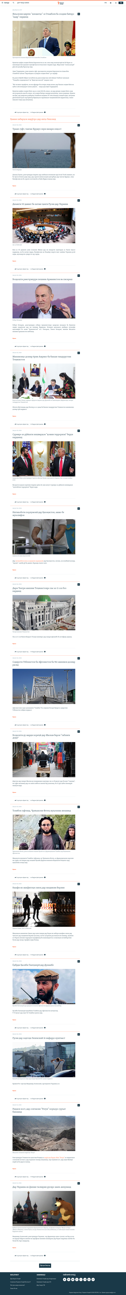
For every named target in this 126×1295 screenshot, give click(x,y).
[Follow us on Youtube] (72, 1279)
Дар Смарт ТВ (41, 1285)
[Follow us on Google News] (64, 1279)
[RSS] (89, 1279)
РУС (106, 3)
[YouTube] (110, 3)
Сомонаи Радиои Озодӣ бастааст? (20, 1282)
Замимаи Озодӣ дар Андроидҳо (46, 1278)
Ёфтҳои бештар (45, 1265)
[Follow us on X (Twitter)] (81, 1279)
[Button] (21, 112)
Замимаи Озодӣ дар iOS (44, 1282)
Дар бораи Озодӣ (15, 1278)
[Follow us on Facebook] (68, 1279)
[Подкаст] (93, 1279)
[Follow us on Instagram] (76, 1279)
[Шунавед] (116, 3)
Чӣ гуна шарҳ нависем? (17, 1285)
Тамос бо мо (13, 1288)
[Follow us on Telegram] (85, 1279)
